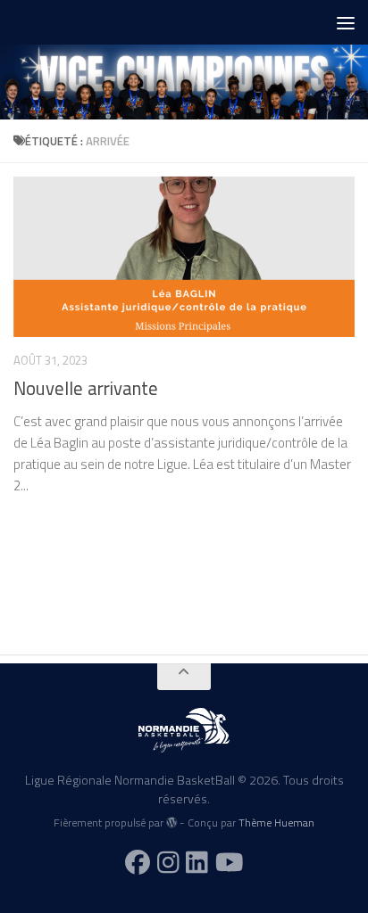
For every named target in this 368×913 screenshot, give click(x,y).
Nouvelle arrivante (85, 388)
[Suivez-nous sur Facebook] (137, 862)
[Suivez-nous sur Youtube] (229, 862)
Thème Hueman (276, 822)
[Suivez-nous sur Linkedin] (197, 862)
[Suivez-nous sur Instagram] (168, 862)
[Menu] (345, 22)
